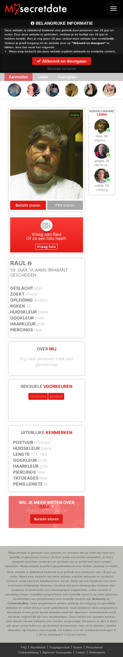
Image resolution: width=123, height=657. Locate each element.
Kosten (77, 647)
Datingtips (67, 76)
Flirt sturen (65, 205)
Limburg (101, 189)
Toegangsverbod (59, 647)
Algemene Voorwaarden (57, 652)
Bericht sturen (28, 205)
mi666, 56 (102, 185)
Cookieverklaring (28, 652)
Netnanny (99, 598)
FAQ (24, 647)
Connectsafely (17, 603)
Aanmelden (18, 76)
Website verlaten (61, 69)
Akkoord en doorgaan (64, 61)
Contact (80, 652)
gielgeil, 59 (101, 161)
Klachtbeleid (37, 647)
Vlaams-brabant (106, 140)
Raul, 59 (101, 136)
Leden (43, 76)
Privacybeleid (94, 647)
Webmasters (97, 652)
